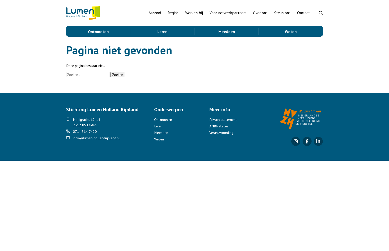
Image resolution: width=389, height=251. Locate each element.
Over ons (260, 12)
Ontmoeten (98, 31)
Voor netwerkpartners (228, 12)
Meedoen (226, 31)
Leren (162, 31)
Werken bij (194, 12)
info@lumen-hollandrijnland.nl (96, 138)
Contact (303, 12)
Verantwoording (221, 132)
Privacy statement (223, 119)
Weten (291, 31)
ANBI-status (218, 126)
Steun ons (282, 12)
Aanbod (155, 12)
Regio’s (173, 12)
